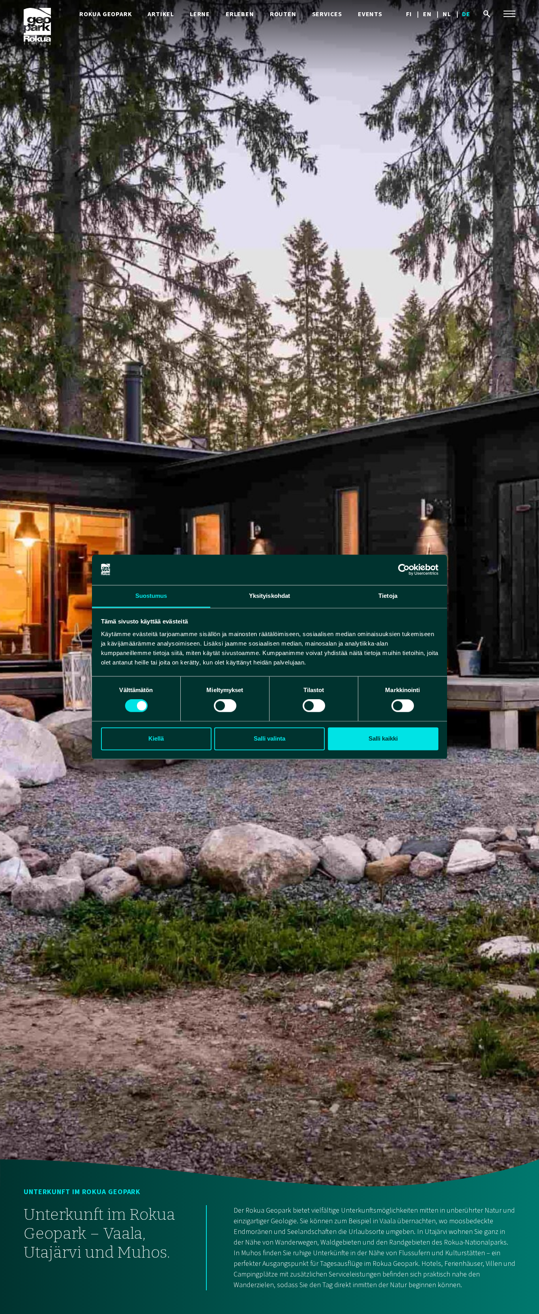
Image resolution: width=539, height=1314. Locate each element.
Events (370, 14)
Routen (283, 14)
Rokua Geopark (105, 14)
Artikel (161, 14)
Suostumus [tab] (151, 595)
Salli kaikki (383, 738)
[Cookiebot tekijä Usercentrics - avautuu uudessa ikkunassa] (403, 570)
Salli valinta (269, 738)
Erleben (240, 14)
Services (327, 14)
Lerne (200, 14)
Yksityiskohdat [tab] (269, 595)
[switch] (225, 706)
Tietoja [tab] (387, 595)
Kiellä (156, 738)
